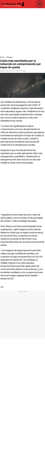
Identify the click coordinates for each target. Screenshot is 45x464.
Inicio (2, 57)
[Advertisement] (22, 31)
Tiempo (9, 57)
